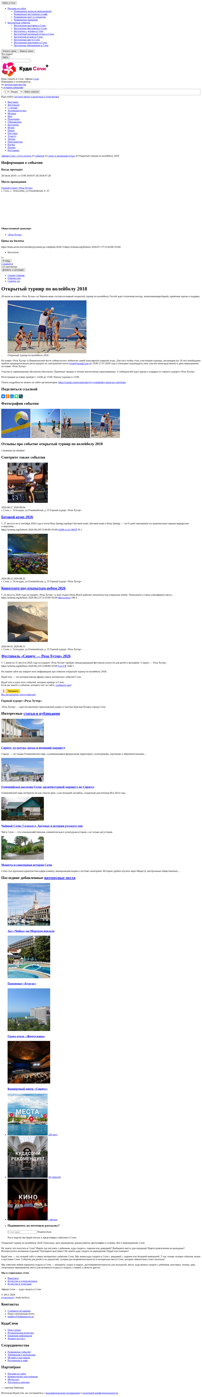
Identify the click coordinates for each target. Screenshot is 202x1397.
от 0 (62, 666)
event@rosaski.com (79, 363)
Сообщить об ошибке (19, 1311)
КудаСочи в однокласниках (22, 1281)
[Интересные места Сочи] (28, 1134)
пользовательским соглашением (62, 1393)
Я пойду (6, 261)
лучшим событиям (13, 87)
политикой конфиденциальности (100, 1393)
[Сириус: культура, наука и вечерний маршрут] (22, 741)
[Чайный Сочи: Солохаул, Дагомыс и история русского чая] (22, 819)
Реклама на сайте (17, 1373)
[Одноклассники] (7, 396)
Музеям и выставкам (19, 1357)
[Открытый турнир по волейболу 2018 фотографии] (16, 437)
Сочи (36, 78)
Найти (5, 57)
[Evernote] (16, 396)
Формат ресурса (16, 1338)
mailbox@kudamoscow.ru (21, 1316)
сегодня (18, 96)
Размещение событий (19, 1352)
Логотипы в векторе (19, 1382)
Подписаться (44, 1231)
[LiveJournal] (21, 396)
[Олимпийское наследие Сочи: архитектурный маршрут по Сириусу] (22, 780)
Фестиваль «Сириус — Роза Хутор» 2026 (36, 656)
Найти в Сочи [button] (9, 3)
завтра (26, 96)
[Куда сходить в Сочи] (36, 76)
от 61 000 (67, 529)
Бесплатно (64, 597)
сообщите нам (63, 685)
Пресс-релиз (14, 1330)
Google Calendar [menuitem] (16, 275)
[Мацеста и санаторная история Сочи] (22, 859)
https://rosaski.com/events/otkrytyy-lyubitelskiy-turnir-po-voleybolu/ (92, 382)
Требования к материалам (21, 1354)
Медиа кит (13, 1379)
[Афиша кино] (28, 1219)
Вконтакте (13, 1278)
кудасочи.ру (7, 1297)
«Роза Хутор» (15, 234)
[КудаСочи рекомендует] (28, 1177)
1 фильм (52, 1219)
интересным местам (15, 84)
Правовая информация (20, 1335)
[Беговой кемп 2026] (101, 483)
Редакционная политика (21, 1332)
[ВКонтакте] (3, 396)
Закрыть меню (26, 51)
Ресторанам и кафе (18, 1360)
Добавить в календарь (13, 270)
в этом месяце (51, 96)
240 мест (53, 1134)
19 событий (54, 1177)
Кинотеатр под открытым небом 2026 (33, 588)
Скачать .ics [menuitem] (14, 281)
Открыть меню (9, 51)
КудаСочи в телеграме (20, 1284)
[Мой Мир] (12, 396)
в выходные (37, 96)
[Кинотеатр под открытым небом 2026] (101, 554)
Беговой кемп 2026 (17, 517)
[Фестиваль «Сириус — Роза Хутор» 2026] (101, 622)
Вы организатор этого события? (18, 694)
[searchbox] (101, 57)
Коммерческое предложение (23, 1376)
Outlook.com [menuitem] (14, 278)
